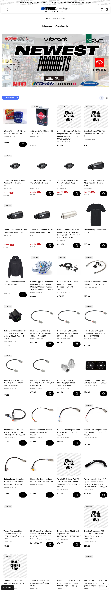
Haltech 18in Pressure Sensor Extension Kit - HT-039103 (95, 283)
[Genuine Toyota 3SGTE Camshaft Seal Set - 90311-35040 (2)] (15, 566)
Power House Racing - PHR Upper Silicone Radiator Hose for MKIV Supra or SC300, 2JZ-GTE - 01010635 (95, 483)
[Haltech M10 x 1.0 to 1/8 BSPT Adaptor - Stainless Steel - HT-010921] (69, 365)
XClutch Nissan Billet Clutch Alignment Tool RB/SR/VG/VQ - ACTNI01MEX (69, 533)
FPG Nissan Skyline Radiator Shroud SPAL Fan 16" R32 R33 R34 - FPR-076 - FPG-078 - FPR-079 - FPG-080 (41, 535)
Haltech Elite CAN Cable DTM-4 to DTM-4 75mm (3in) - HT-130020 (42, 382)
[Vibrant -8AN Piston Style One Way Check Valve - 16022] (42, 165)
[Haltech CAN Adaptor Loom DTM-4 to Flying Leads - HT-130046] (96, 415)
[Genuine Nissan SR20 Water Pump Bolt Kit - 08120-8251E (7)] (96, 116)
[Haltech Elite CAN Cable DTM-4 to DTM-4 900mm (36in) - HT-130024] (42, 316)
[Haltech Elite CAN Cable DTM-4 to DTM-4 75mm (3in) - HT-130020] (42, 365)
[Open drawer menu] (5, 9)
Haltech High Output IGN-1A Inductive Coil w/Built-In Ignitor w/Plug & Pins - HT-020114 (14, 335)
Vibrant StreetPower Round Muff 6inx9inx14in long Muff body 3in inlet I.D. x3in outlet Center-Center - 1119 (68, 234)
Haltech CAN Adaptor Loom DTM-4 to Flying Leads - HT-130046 (95, 432)
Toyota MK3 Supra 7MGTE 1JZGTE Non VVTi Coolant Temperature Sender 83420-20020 (68, 483)
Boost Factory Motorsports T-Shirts (95, 231)
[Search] (102, 9)
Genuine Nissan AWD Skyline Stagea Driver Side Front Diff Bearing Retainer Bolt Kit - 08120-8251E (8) (69, 135)
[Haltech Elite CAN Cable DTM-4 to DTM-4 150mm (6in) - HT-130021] (15, 365)
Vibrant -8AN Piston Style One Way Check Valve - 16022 (40, 183)
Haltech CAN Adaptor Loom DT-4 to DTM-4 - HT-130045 (41, 480)
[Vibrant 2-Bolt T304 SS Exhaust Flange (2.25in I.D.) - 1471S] (42, 566)
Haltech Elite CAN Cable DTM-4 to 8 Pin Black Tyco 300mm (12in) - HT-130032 (14, 432)
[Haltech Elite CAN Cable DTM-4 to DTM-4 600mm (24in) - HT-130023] (69, 316)
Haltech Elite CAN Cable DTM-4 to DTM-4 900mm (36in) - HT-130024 (40, 333)
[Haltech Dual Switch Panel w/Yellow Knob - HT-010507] (96, 365)
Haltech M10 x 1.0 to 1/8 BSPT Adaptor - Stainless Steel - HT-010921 (67, 382)
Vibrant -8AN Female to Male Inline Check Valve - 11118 (15, 231)
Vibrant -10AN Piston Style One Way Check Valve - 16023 (14, 183)
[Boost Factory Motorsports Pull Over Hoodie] (15, 267)
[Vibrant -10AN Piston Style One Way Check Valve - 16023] (15, 165)
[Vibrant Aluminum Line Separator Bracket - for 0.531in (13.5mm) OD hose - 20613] (15, 516)
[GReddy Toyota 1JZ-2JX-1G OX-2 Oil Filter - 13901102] (15, 116)
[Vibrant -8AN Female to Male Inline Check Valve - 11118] (15, 215)
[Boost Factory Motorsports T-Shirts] (96, 215)
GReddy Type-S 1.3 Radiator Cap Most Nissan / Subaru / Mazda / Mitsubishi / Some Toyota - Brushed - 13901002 (42, 286)
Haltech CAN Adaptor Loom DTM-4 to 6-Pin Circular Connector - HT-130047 (14, 481)
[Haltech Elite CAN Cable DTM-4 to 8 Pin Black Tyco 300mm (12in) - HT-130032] (15, 415)
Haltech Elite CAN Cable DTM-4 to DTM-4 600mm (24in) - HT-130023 (67, 333)
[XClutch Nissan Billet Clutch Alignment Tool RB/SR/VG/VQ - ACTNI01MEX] (69, 516)
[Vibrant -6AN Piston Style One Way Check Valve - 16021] (69, 165)
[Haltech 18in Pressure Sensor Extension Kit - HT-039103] (96, 267)
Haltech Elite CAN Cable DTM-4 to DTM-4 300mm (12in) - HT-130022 (94, 333)
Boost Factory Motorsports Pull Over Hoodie (14, 283)
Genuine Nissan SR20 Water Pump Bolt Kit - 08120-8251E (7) (95, 133)
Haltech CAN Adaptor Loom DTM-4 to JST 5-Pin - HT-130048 (68, 432)
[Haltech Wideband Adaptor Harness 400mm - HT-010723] (42, 415)
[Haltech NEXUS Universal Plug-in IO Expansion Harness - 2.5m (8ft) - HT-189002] (69, 267)
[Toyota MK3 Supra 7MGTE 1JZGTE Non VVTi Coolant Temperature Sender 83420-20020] (69, 464)
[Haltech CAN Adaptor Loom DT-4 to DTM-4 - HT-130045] (42, 464)
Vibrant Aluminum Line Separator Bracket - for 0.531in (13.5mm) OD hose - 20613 (14, 535)
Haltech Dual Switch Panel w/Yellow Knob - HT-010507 (95, 381)
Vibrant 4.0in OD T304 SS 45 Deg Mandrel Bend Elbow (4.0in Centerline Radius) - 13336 (68, 584)
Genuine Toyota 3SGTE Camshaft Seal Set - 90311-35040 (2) (14, 583)
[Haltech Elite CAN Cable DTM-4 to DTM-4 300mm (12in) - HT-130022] (96, 316)
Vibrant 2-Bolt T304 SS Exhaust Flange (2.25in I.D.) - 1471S (41, 583)
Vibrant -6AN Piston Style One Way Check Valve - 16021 (67, 183)
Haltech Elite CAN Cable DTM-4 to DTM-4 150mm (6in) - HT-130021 (13, 382)
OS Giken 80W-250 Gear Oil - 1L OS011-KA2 (41, 132)
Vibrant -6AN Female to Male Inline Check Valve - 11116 (42, 231)
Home (48, 18)
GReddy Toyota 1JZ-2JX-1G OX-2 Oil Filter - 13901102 (14, 132)
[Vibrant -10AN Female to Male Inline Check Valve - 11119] (96, 165)
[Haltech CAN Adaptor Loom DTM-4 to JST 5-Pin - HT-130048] (69, 415)
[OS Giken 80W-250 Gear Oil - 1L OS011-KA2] (42, 116)
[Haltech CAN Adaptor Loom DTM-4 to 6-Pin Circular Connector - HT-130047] (15, 464)
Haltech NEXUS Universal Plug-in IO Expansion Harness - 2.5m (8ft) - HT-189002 (67, 286)
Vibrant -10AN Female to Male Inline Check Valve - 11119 (94, 183)
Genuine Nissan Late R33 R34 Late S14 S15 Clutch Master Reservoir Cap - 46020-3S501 (94, 535)
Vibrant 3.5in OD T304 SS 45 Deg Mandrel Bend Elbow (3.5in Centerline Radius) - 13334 (95, 584)
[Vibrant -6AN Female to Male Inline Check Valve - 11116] (42, 215)
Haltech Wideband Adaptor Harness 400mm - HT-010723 (41, 432)
